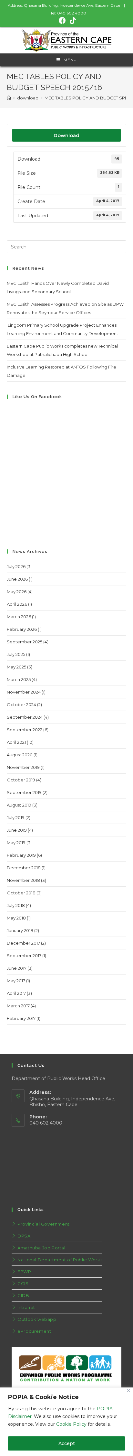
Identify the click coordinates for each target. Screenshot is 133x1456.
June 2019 (17, 830)
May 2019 (16, 842)
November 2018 (23, 880)
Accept (66, 1443)
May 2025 (16, 666)
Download (66, 135)
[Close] (128, 1390)
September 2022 (24, 729)
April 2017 (16, 993)
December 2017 (23, 943)
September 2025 (24, 641)
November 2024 (24, 692)
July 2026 (16, 566)
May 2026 (16, 591)
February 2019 (21, 855)
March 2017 (18, 1005)
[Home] (9, 97)
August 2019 (19, 804)
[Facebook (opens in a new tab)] (62, 20)
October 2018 (21, 892)
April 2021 (16, 742)
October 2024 (21, 704)
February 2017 (21, 1018)
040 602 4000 (71, 13)
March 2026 (19, 616)
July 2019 (16, 817)
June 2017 (16, 968)
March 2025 (19, 679)
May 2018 (16, 917)
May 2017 (16, 980)
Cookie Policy (71, 1424)
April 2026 (17, 604)
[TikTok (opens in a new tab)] (72, 20)
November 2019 (23, 767)
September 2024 (25, 717)
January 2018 (20, 930)
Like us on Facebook (37, 396)
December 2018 (24, 867)
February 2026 (22, 629)
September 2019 (24, 792)
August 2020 (20, 754)
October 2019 (21, 779)
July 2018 (16, 905)
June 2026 (17, 579)
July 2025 (16, 654)
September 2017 (24, 955)
